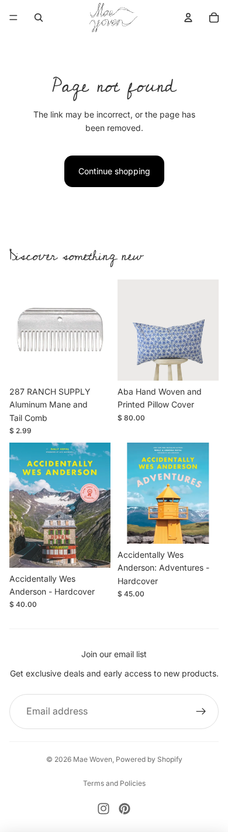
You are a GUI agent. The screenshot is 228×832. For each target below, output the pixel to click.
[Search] (38, 17)
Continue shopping (114, 171)
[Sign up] (201, 711)
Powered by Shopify (149, 759)
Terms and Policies (114, 783)
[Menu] (13, 17)
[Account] (188, 17)
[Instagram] (103, 809)
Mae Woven (92, 759)
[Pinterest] (125, 809)
